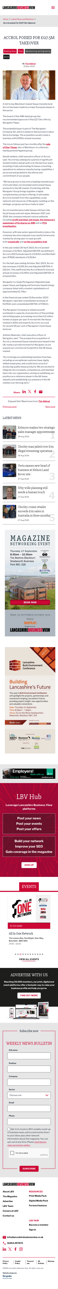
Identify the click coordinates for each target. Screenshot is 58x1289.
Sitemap (51, 1261)
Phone (12, 1116)
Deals (20, 51)
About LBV (8, 1191)
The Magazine (10, 1196)
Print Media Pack (38, 1196)
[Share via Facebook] (35, 391)
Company (13, 1076)
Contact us (8, 1215)
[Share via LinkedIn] (24, 391)
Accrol (6, 56)
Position (12, 1063)
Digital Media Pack (38, 1200)
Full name (13, 1050)
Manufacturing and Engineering (37, 51)
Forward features (38, 1205)
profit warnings (20, 220)
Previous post (10, 406)
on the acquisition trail (35, 242)
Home (5, 19)
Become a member (38, 1225)
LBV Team (8, 1206)
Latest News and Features (22, 19)
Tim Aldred (30, 63)
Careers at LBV (10, 1211)
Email (11, 1102)
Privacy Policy (6, 1262)
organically (13, 242)
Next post (50, 406)
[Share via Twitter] (29, 391)
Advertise (8, 1201)
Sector (12, 1089)
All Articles (41, 1262)
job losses (34, 220)
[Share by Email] (40, 392)
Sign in (32, 1229)
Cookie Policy (18, 1262)
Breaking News (10, 51)
